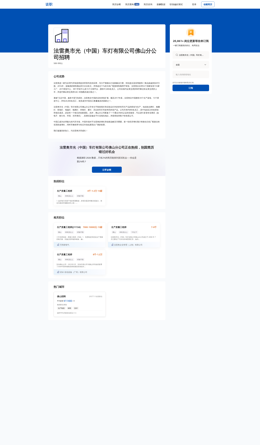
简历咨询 (148, 4)
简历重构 (129, 4)
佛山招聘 (61, 296)
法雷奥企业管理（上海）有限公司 (128, 244)
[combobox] (192, 55)
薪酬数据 (161, 4)
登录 (194, 4)
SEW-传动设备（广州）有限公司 (73, 272)
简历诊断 (116, 4)
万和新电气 (64, 244)
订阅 (191, 88)
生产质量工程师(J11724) (69, 227)
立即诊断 (106, 169)
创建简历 (208, 4)
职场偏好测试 (176, 4)
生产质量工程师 (64, 190)
